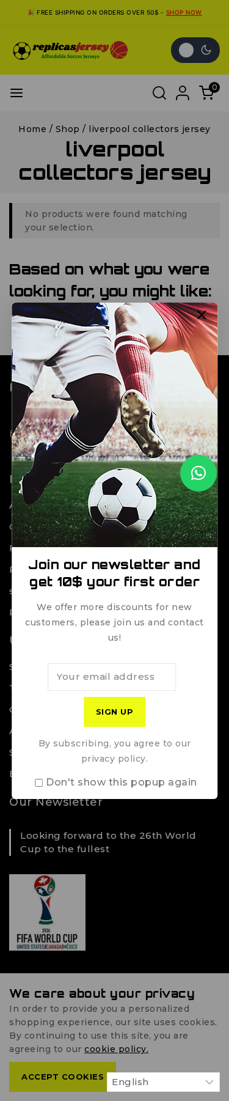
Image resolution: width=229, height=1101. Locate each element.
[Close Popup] (201, 315)
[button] (198, 473)
